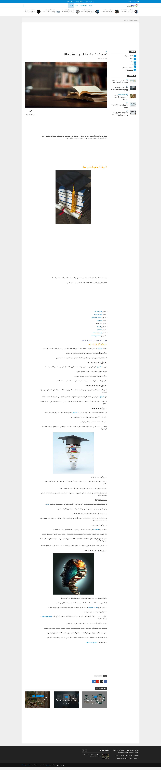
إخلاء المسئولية (70, 2)
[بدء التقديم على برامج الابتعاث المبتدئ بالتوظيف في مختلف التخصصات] (39, 12)
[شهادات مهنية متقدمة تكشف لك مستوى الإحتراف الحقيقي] (117, 12)
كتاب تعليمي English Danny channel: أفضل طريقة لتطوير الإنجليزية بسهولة (120, 114)
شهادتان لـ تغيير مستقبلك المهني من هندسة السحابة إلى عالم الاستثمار (88, 12)
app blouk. (99, 329)
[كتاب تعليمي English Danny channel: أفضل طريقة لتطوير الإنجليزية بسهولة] (133, 112)
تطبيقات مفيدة (98, 676)
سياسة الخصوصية (80, 2)
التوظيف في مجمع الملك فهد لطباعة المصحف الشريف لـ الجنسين (38, 700)
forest (99, 326)
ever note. (99, 320)
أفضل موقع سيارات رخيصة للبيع (91, 754)
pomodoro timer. (96, 317)
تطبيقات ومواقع (40, 696)
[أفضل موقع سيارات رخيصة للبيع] (105, 756)
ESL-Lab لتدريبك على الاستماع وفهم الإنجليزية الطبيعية (49, 12)
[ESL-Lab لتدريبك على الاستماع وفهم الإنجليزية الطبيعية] (58, 12)
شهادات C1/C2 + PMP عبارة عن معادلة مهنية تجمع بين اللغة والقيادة (68, 12)
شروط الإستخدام (90, 2)
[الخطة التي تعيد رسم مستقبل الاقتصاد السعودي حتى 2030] (133, 81)
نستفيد (47, 765)
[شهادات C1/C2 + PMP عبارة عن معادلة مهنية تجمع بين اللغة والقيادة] (78, 12)
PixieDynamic (25, 765)
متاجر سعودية (83, 5)
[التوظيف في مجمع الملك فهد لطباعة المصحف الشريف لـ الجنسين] (133, 96)
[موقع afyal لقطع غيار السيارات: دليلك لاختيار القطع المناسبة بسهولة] (133, 104)
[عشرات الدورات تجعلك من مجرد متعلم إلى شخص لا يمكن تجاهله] (136, 12)
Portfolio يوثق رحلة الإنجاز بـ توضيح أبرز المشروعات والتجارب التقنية (66, 700)
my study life (98, 311)
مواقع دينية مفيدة (91, 642)
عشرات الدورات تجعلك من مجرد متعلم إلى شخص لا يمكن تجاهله (127, 12)
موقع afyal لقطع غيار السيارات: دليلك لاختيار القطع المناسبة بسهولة (119, 106)
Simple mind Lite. (97, 332)
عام (72, 5)
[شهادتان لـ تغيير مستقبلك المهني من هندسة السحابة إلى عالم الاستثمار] (97, 12)
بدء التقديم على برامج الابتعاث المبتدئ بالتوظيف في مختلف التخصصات (29, 12)
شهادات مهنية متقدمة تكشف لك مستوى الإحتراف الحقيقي (107, 12)
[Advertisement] (85, 38)
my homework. (97, 314)
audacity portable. (96, 335)
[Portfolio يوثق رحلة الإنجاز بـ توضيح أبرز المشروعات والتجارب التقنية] (133, 88)
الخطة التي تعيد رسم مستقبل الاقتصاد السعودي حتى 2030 (95, 700)
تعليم (90, 5)
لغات (76, 5)
